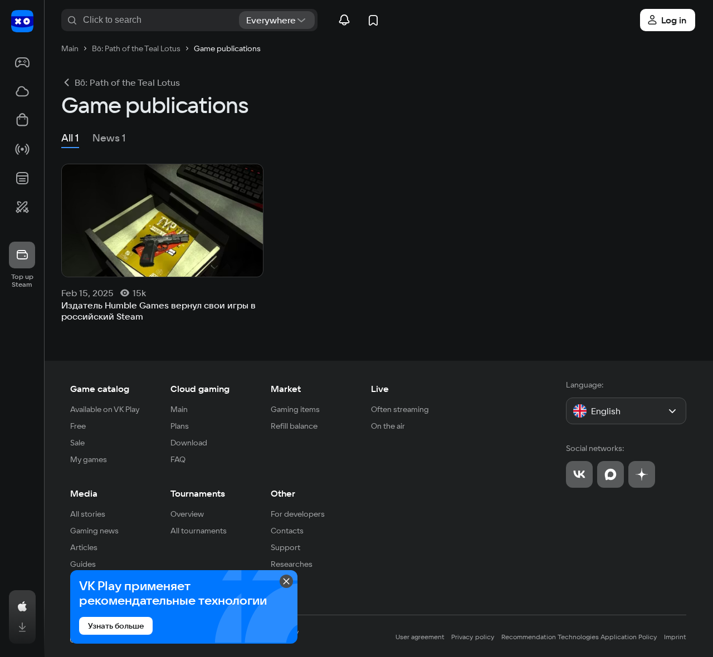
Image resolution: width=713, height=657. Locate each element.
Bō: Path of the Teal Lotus (127, 82)
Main (179, 409)
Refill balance (294, 426)
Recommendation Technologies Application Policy (579, 637)
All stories (87, 514)
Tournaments (197, 493)
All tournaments (198, 531)
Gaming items (295, 409)
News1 (109, 137)
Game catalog (99, 388)
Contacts (287, 531)
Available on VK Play (105, 409)
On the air (388, 426)
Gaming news (94, 531)
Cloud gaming (199, 388)
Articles (83, 547)
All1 (70, 137)
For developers (298, 514)
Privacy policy (473, 637)
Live (380, 388)
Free (78, 426)
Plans (179, 426)
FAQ (177, 459)
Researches (291, 564)
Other (283, 493)
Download (188, 443)
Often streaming (400, 409)
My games (88, 459)
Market (286, 388)
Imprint (675, 637)
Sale (77, 443)
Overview (187, 514)
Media (83, 493)
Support (285, 547)
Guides (83, 564)
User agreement (420, 637)
